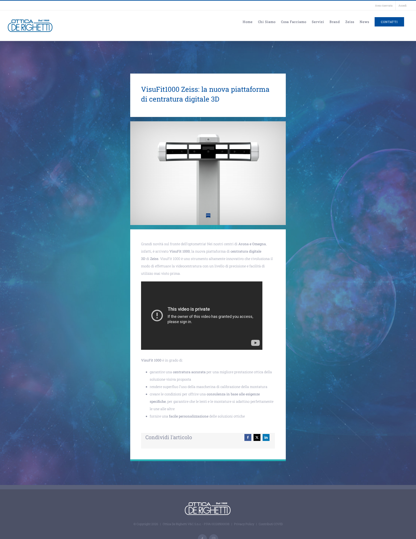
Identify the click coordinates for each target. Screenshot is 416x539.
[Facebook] (247, 437)
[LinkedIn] (266, 437)
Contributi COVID (271, 524)
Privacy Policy (244, 524)
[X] (257, 437)
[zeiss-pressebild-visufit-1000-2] (208, 123)
